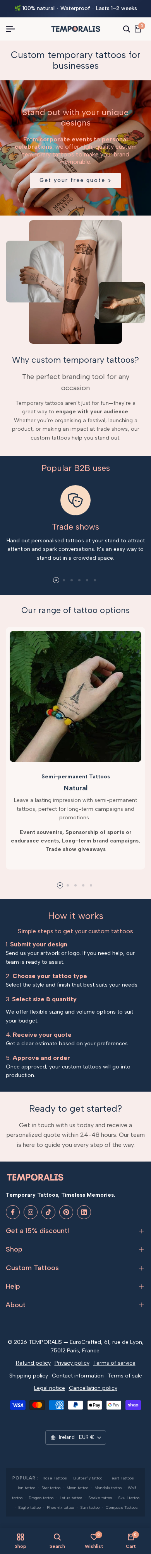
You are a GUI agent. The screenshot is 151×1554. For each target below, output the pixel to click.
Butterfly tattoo (87, 1478)
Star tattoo (50, 1487)
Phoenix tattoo (60, 1507)
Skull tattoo (128, 1497)
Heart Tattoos (121, 1478)
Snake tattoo (100, 1497)
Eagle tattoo (29, 1507)
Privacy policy (72, 1363)
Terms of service (114, 1363)
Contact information (78, 1375)
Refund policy (33, 1363)
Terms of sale (125, 1375)
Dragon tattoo (41, 1497)
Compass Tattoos (122, 1507)
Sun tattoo (90, 1507)
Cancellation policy (93, 1388)
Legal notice (49, 1388)
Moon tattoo (77, 1487)
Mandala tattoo (108, 1487)
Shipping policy (28, 1375)
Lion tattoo (25, 1487)
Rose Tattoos (55, 1478)
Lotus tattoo (71, 1497)
